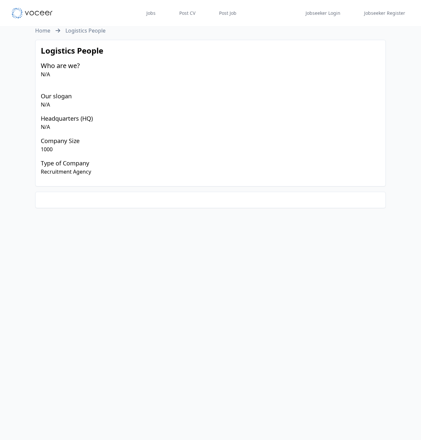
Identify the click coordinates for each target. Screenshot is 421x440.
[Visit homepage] (32, 13)
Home (42, 30)
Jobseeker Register (384, 13)
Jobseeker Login (323, 13)
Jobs (151, 13)
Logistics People (85, 30)
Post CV (187, 13)
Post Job (227, 13)
